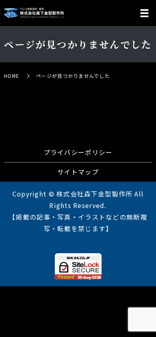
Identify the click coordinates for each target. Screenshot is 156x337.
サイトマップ (78, 171)
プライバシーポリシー (78, 152)
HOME (11, 75)
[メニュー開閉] (144, 13)
